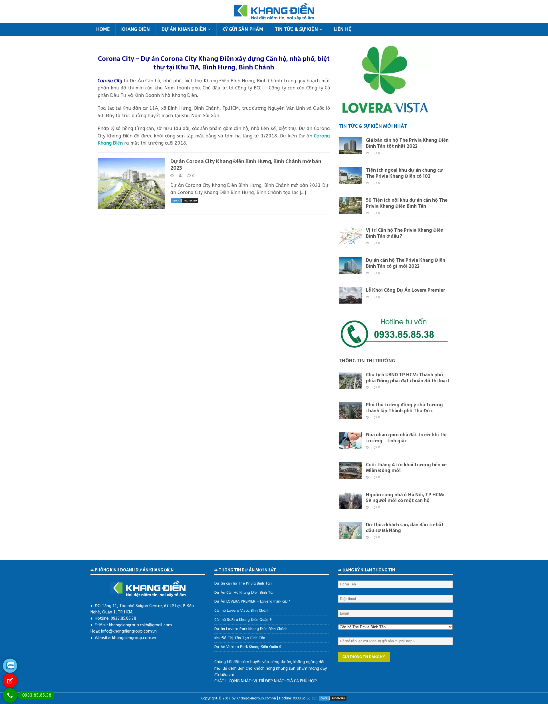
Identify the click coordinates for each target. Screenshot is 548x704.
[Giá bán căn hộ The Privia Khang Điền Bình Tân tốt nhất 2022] (350, 150)
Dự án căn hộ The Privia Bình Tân (243, 583)
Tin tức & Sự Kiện (296, 29)
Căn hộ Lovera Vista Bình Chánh (241, 610)
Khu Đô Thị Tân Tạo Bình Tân (239, 638)
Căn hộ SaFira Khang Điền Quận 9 (243, 619)
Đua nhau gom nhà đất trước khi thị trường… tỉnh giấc (406, 437)
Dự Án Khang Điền (184, 29)
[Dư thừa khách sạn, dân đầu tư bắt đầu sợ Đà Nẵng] (350, 535)
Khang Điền (135, 29)
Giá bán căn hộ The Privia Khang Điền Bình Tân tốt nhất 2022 (407, 143)
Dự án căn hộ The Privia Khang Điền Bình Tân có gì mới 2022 (405, 263)
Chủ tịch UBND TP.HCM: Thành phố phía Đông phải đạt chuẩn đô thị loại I (408, 377)
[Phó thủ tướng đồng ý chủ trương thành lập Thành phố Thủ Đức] (350, 415)
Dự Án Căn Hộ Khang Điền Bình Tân (244, 592)
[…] (303, 192)
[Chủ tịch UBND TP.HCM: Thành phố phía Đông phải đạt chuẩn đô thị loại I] (350, 385)
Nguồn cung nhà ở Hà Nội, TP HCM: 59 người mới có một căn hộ (405, 497)
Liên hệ (343, 29)
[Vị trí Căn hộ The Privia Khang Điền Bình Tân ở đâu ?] (350, 240)
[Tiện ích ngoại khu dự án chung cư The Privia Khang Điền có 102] (350, 180)
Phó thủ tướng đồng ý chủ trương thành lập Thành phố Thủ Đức (404, 407)
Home (103, 29)
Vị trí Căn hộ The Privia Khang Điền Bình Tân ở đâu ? (405, 233)
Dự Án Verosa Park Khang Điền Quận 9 (247, 647)
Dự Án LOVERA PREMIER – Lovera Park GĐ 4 (252, 601)
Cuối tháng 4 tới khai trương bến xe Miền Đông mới (406, 467)
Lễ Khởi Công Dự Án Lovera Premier (405, 290)
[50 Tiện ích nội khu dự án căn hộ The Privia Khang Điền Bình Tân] (350, 210)
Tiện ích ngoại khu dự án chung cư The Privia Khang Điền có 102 (404, 173)
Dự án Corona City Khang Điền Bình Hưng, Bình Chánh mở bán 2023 (245, 164)
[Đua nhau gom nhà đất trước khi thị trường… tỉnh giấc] (350, 445)
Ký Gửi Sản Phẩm (242, 29)
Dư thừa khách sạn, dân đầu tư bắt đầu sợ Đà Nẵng (405, 527)
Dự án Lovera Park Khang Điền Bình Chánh (250, 629)
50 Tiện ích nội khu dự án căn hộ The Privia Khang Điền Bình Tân (407, 203)
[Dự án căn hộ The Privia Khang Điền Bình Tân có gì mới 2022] (350, 270)
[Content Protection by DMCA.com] (184, 200)
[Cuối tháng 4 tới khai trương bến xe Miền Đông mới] (350, 475)
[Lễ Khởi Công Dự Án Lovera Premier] (350, 300)
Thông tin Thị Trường (367, 360)
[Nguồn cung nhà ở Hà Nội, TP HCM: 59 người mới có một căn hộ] (350, 505)
